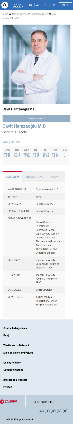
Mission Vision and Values (18, 352)
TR (30, 5)
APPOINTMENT (36, 118)
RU (45, 5)
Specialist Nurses (13, 369)
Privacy (7, 387)
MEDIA (55, 176)
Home (5, 14)
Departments (19, 14)
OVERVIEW (12, 176)
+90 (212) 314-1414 (43, 402)
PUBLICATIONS (33, 176)
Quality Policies (12, 362)
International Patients (15, 379)
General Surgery (39, 14)
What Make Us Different (16, 345)
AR (38, 5)
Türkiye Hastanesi (23, 419)
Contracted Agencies (15, 328)
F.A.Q (6, 335)
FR (53, 5)
